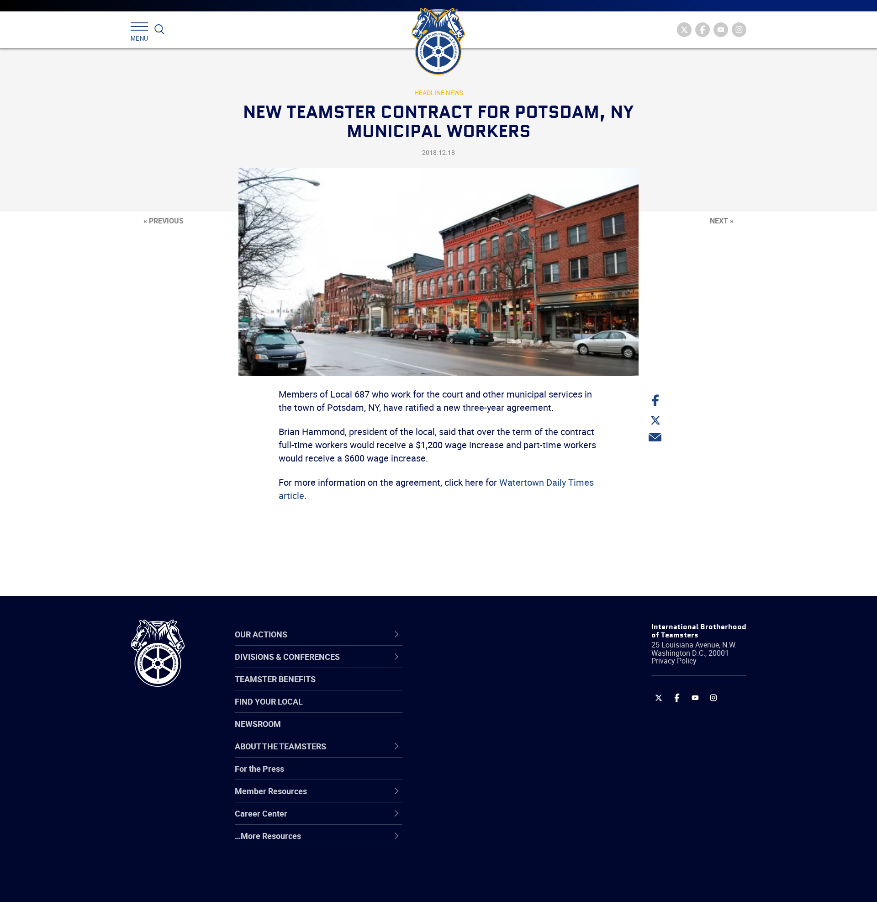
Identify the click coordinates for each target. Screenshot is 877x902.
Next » (722, 221)
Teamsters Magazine (473, 688)
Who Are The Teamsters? (480, 666)
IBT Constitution (463, 753)
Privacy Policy (674, 661)
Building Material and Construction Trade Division (496, 731)
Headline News (438, 92)
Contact (448, 666)
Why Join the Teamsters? (480, 666)
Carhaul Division (463, 753)
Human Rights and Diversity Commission (484, 863)
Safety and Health (467, 710)
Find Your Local (269, 701)
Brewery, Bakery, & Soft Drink (486, 710)
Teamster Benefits (275, 679)
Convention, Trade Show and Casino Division (499, 775)
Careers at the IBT (467, 688)
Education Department (475, 688)
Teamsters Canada (469, 732)
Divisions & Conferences (486, 634)
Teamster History (466, 710)
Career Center (465, 634)
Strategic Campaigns (472, 688)
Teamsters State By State (481, 666)
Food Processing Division (479, 819)
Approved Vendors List (475, 753)
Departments (458, 732)
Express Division (463, 797)
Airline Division (460, 666)
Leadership (454, 688)
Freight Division (462, 841)
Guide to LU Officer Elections (485, 775)
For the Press (259, 768)
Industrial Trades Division (479, 885)
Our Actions (460, 634)
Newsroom (258, 723)
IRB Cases (452, 775)
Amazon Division (464, 688)
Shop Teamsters (464, 710)
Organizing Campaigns (475, 666)
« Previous (163, 221)
